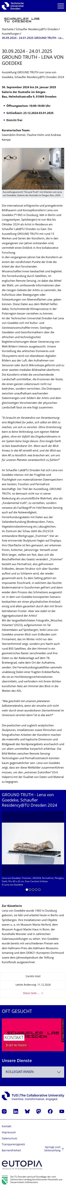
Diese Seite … (31, 993)
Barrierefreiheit (11, 1150)
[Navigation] (60, 6)
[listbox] (33, 852)
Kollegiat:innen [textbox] (20, 1072)
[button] (27, 890)
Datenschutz (9, 1139)
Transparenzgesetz (13, 1144)
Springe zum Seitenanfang (52, 1149)
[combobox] (33, 1072)
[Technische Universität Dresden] (13, 6)
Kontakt (6, 1126)
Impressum (9, 1132)
